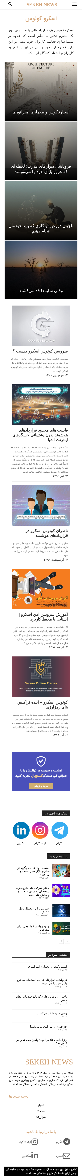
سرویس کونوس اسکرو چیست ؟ (40, 351)
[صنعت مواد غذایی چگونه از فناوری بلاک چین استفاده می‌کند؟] (61, 870)
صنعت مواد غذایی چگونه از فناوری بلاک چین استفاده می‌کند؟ (34, 871)
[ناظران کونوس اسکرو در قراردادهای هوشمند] (41, 505)
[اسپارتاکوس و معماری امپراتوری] (41, 91)
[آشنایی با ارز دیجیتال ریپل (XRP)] (61, 910)
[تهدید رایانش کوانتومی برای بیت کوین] (61, 928)
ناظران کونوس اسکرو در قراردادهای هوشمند (47, 533)
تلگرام (60, 843)
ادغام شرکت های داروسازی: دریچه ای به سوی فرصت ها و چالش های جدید (32, 891)
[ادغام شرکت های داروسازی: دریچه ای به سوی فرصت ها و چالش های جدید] (61, 890)
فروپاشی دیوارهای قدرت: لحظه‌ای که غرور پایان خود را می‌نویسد (41, 981)
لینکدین (21, 843)
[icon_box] (64, 1144)
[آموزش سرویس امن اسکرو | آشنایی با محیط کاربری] (41, 589)
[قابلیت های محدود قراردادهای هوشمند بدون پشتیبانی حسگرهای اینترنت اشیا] (41, 404)
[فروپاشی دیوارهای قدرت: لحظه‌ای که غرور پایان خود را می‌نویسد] (41, 151)
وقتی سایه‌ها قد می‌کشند (52, 1013)
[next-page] (61, 941)
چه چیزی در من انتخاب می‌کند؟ (48, 1026)
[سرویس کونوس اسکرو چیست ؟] (41, 326)
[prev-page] (67, 941)
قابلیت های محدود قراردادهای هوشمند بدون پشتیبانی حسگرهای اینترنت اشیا (40, 435)
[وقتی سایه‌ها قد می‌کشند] (41, 270)
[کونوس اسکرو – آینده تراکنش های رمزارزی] (41, 676)
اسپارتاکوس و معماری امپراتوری (47, 966)
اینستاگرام (40, 843)
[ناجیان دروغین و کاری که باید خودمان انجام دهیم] (41, 210)
